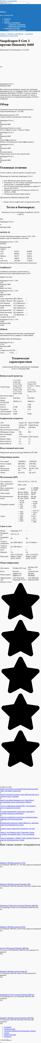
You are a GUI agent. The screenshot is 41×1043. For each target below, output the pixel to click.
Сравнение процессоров (17, 30)
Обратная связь (9, 1029)
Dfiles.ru (3, 12)
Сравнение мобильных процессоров (16, 35)
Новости (7, 19)
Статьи (6, 21)
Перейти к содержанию (8, 1)
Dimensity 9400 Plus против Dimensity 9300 (15, 884)
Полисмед (7, 1036)
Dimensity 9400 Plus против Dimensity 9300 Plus (17, 1018)
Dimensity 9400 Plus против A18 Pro (13, 927)
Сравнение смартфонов (16, 24)
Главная (3, 34)
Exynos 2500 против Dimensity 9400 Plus (14, 948)
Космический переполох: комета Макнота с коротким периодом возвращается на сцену (19, 824)
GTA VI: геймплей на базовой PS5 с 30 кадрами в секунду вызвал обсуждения (18, 807)
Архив (6, 1033)
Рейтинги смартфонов (12, 23)
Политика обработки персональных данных (20, 1031)
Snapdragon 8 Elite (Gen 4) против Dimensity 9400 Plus (19, 905)
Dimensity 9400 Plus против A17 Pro (13, 863)
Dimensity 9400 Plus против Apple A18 (13, 971)
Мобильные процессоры (17, 26)
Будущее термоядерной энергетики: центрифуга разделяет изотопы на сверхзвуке (17, 812)
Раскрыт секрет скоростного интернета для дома (17, 828)
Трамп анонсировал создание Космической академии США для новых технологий (19, 790)
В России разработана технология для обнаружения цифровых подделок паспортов (18, 818)
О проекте (8, 1027)
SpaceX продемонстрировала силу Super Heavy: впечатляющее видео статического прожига (17, 801)
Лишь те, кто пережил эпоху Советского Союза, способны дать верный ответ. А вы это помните (17, 833)
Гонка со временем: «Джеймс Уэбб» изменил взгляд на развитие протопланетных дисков (19, 839)
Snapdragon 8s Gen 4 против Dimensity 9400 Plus (17, 995)
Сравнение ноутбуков (12, 28)
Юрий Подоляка (10, 1035)
